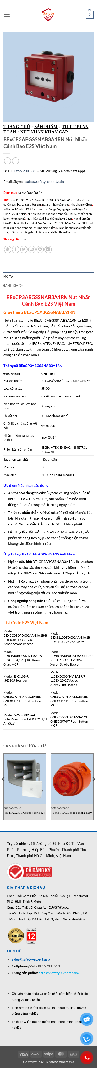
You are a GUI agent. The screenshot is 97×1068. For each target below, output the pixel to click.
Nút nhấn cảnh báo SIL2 (73, 223)
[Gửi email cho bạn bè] (32, 249)
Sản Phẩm (46, 126)
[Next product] (7, 160)
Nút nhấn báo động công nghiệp (51, 209)
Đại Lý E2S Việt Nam (29, 204)
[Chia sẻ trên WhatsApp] (7, 249)
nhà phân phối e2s (81, 204)
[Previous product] (15, 160)
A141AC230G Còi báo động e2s (25, 812)
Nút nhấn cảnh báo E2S (43, 223)
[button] (6, 14)
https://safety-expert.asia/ (59, 973)
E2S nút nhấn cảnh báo (55, 204)
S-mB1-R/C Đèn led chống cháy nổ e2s (72, 813)
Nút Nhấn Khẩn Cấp (44, 132)
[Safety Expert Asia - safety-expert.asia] (48, 15)
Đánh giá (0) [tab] (13, 285)
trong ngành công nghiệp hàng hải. (41, 612)
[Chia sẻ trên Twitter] (24, 249)
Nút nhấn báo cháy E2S (17, 209)
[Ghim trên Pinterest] (40, 249)
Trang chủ (16, 126)
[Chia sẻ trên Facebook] (15, 249)
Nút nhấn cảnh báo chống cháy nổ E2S (49, 218)
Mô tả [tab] (8, 276)
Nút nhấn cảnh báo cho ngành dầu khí (50, 213)
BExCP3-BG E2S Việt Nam (25, 200)
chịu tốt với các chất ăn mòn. (55, 593)
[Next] (93, 788)
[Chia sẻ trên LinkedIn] (48, 249)
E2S (24, 239)
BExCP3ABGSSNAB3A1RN (58, 200)
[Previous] (3, 788)
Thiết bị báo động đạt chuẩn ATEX (29, 232)
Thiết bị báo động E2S (63, 232)
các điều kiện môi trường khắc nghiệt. (62, 573)
